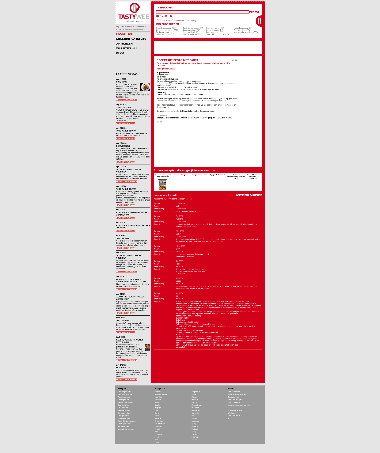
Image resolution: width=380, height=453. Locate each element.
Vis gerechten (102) (190, 32)
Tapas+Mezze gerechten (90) (218, 34)
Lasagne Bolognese (181, 175)
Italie (173, 69)
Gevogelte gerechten (125, 394)
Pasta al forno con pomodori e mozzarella (253, 176)
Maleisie (194, 397)
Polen (193, 416)
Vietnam (194, 434)
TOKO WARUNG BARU (126, 131)
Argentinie (158, 397)
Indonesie (158, 434)
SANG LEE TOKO (123, 107)
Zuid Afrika (195, 437)
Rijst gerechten (123, 426)
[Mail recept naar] (233, 60)
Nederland (195, 408)
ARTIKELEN (124, 43)
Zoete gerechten (124, 418)
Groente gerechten (125, 392)
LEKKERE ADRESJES (131, 38)
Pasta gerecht (162, 69)
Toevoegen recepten (235, 410)
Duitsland (158, 416)
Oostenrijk (195, 413)
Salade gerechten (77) (165, 34)
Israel (157, 437)
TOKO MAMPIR (122, 238)
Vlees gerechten (124, 410)
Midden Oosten (196, 405)
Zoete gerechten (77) (214, 32)
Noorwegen (195, 410)
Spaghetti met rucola (199, 175)
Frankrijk (158, 418)
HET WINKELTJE (123, 146)
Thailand (194, 429)
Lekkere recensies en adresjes (239, 405)
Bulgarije (158, 408)
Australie (158, 400)
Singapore (195, 421)
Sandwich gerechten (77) (193, 28)
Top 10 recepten (234, 392)
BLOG (120, 53)
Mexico (194, 402)
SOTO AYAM (121, 82)
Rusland (194, 418)
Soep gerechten (123, 416)
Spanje (193, 424)
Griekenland (159, 421)
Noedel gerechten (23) (243, 28)
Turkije (193, 432)
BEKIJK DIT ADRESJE (125, 123)
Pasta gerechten (124, 397)
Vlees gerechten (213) (192, 34)
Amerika (158, 392)
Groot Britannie (160, 424)
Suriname (194, 426)
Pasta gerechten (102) (165, 32)
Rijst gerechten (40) (242, 30)
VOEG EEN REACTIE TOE (249, 195)
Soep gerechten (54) (214, 30)
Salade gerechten (124, 400)
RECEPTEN (124, 33)
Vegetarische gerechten (126, 429)
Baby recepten (233, 397)
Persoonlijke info (234, 416)
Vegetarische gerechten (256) (246, 32)
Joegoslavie (195, 392)
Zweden (194, 440)
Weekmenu (232, 413)
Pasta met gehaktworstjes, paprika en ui (236, 176)
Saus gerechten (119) (191, 30)
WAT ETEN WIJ (126, 48)
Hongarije (158, 426)
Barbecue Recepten (235, 400)
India (156, 432)
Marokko (194, 400)
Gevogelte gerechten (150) (167, 30)
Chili (156, 410)
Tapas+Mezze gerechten (127, 421)
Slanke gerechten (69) (215, 28)
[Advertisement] (131, 65)
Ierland (157, 429)
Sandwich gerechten (125, 402)
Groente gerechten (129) (166, 28)
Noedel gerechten (124, 424)
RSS (229, 418)
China (157, 413)
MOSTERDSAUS (123, 368)
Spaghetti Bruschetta (217, 175)
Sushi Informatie (234, 402)
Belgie (157, 402)
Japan (157, 442)
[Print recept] (236, 60)
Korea (193, 394)
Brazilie (157, 405)
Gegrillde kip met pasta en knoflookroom (163, 175)
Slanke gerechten (124, 413)
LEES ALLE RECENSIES (126, 100)
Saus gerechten (123, 405)
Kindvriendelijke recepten (237, 394)
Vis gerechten (123, 408)
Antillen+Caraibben (161, 394)
